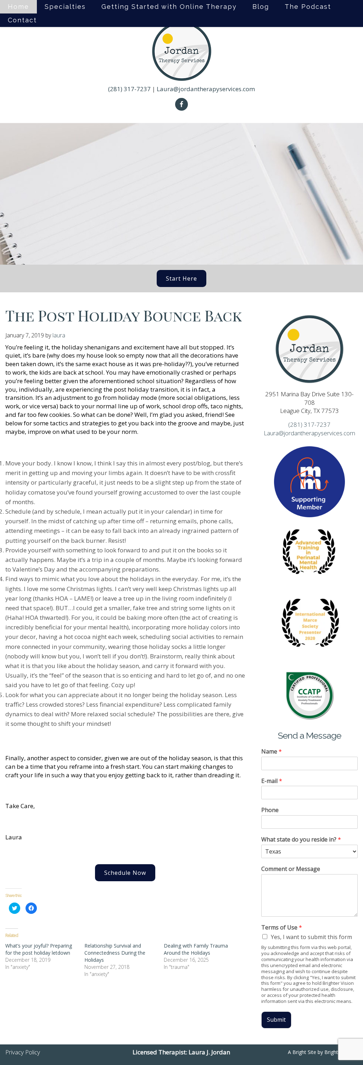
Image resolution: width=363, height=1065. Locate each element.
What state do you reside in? (301, 839)
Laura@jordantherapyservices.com (206, 89)
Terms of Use (281, 927)
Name (271, 751)
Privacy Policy (22, 1052)
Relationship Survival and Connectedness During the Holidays (114, 952)
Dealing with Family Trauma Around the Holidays (196, 949)
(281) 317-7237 (129, 89)
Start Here (181, 278)
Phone (270, 810)
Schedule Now (125, 873)
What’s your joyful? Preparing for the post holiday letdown (38, 949)
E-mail (271, 781)
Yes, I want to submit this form (311, 937)
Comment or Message (290, 869)
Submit (276, 1019)
